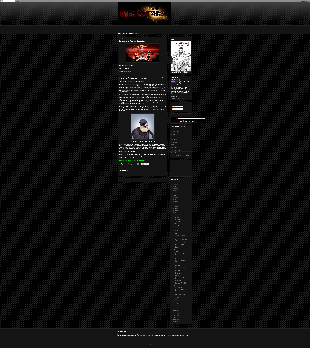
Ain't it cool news (175, 150)
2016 (174, 204)
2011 (174, 215)
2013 (174, 210)
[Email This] (142, 164)
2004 (174, 321)
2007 (174, 315)
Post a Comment (124, 173)
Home (142, 180)
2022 (174, 191)
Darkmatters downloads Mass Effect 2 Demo (180, 283)
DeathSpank (124, 166)
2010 (174, 217)
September (177, 225)
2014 (174, 208)
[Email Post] (138, 164)
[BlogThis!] (143, 164)
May (175, 299)
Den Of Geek (174, 139)
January (176, 308)
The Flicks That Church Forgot (179, 129)
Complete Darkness (129, 29)
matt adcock (131, 166)
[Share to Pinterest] (148, 164)
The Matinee (174, 137)
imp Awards (174, 142)
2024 (174, 186)
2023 (174, 188)
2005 (174, 319)
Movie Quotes (174, 147)
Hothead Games (127, 71)
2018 (174, 199)
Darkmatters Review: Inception (179, 254)
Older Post (163, 180)
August (176, 228)
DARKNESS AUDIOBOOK (141, 32)
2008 (174, 313)
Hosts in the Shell (136, 33)
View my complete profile (177, 98)
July (175, 230)
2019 (174, 197)
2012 (174, 213)
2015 (174, 206)
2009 (174, 310)
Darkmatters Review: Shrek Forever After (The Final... (179, 279)
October (176, 223)
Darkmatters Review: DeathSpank (179, 232)
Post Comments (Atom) (145, 184)
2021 (174, 193)
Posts (174, 106)
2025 (174, 184)
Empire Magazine (175, 152)
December (177, 219)
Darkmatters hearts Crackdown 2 (179, 286)
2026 (174, 182)
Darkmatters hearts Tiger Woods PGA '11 (180, 290)
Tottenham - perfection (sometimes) (180, 155)
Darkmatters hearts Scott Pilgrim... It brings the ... (180, 243)
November (177, 221)
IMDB (172, 145)
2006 (174, 317)
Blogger (157, 344)
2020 (174, 195)
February (176, 306)
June (175, 297)
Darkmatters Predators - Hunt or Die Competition (180, 269)
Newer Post (122, 180)
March (176, 303)
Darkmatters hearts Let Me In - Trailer (180, 236)
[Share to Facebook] (146, 164)
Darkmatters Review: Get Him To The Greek (180, 293)
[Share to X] (145, 164)
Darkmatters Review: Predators (179, 264)
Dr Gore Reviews (175, 134)
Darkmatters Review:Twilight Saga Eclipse (180, 274)
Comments (176, 109)
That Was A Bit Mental (176, 131)
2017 (174, 201)
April (175, 301)
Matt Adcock (183, 80)
